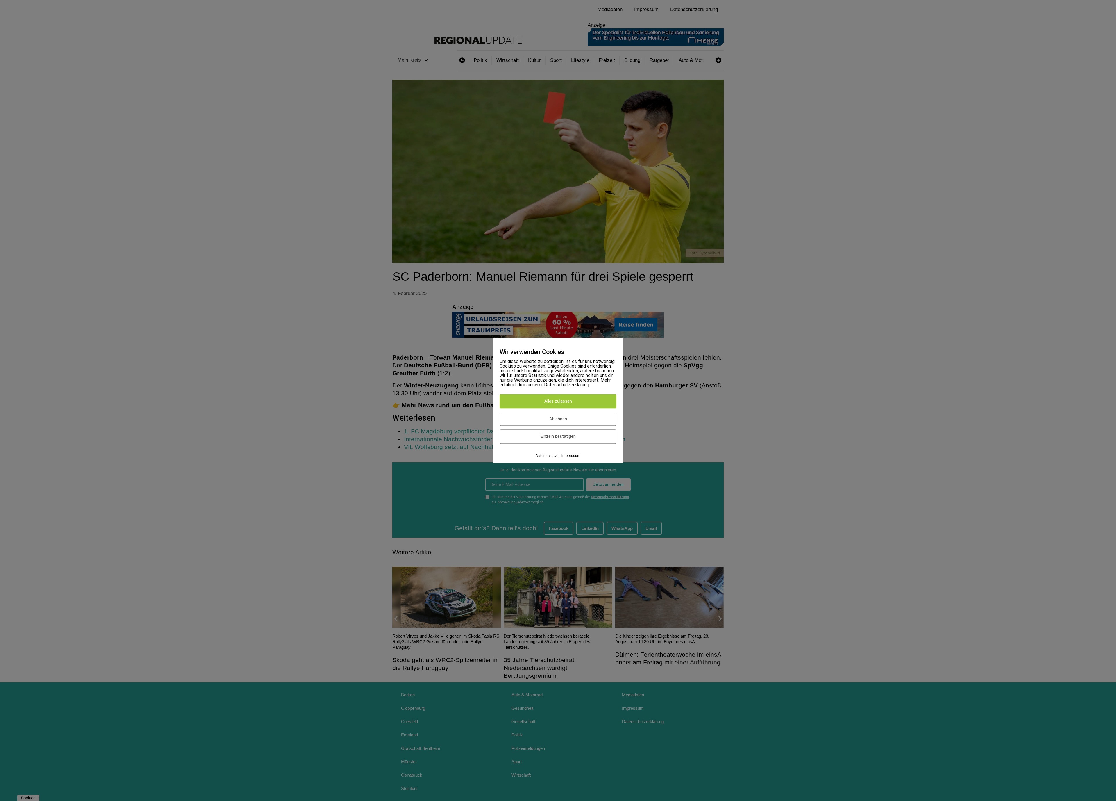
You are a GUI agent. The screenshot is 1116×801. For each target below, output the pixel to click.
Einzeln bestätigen (558, 436)
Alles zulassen (558, 401)
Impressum (570, 455)
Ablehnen (558, 418)
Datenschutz (546, 455)
